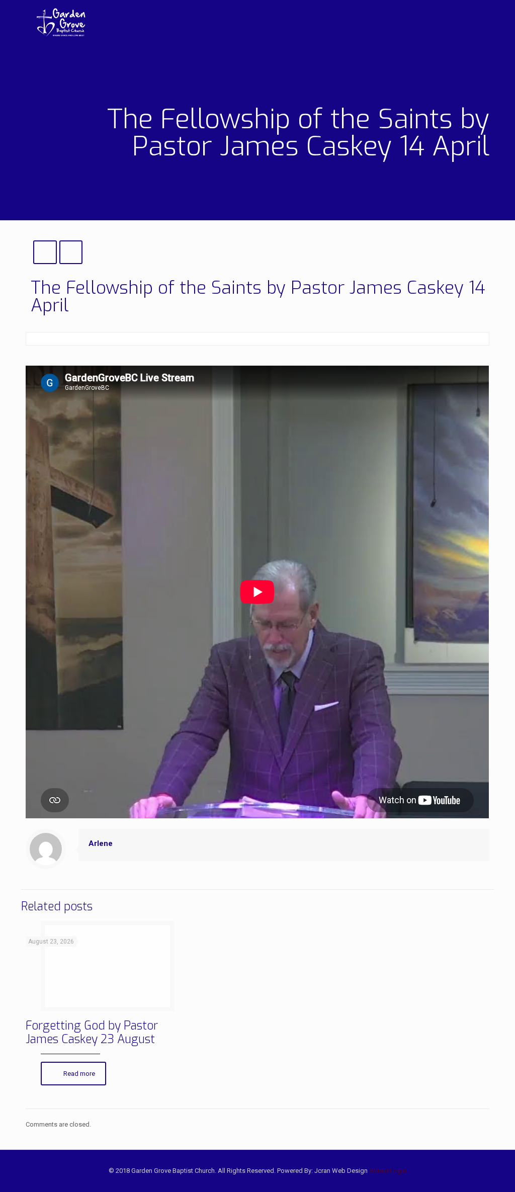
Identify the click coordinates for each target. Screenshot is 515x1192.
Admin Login (387, 1170)
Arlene (101, 843)
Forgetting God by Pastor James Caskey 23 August (92, 1032)
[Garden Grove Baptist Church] (61, 22)
